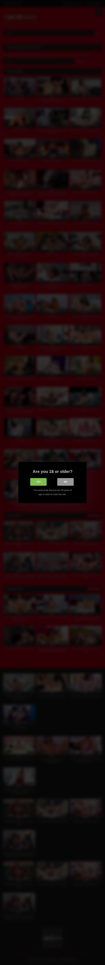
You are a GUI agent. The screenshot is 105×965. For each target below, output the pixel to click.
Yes (38, 482)
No (65, 482)
